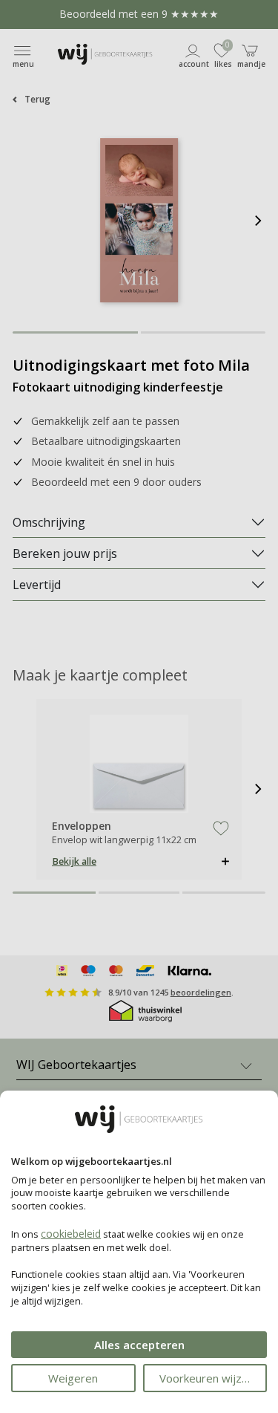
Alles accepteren (139, 1344)
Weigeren (73, 1378)
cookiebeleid (71, 1234)
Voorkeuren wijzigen (211, 1378)
